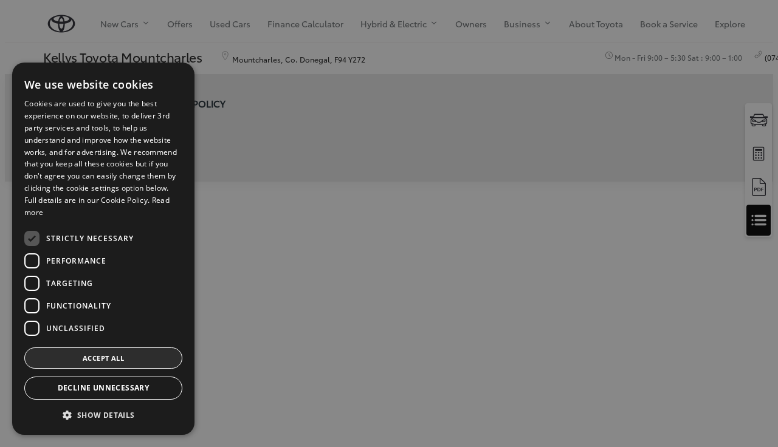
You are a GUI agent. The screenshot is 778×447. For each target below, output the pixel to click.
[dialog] (103, 249)
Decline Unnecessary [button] (104, 388)
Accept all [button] (103, 358)
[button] (103, 415)
